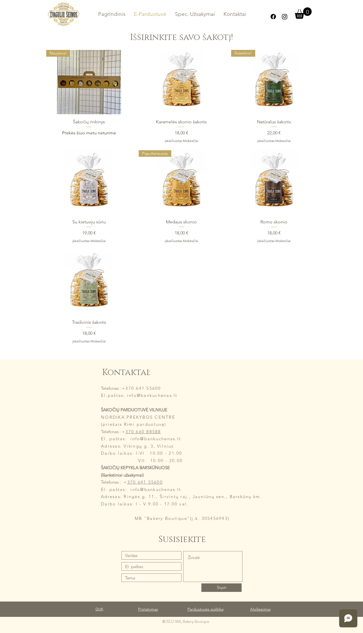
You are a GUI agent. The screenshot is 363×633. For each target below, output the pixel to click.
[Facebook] (273, 16)
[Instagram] (284, 16)
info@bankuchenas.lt (155, 489)
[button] (303, 13)
